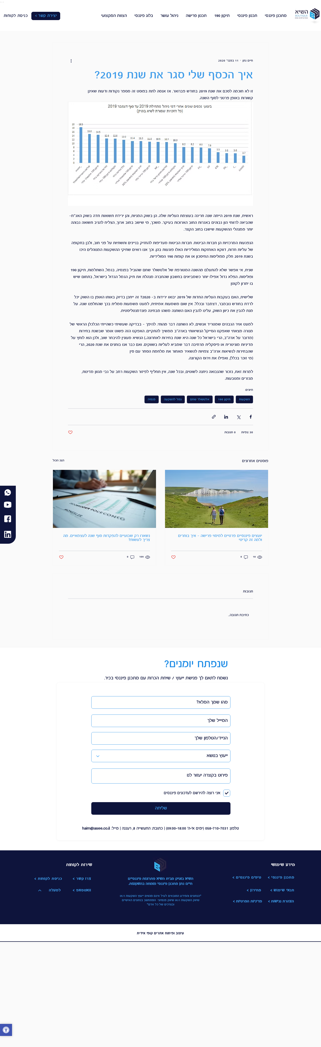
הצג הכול (58, 460)
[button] (6, 1030)
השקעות (244, 399)
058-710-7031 (216, 829)
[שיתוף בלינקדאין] (226, 416)
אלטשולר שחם (199, 399)
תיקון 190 (224, 399)
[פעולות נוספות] (71, 61)
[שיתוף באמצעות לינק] (213, 416)
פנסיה (151, 399)
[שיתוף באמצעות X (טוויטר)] (238, 416)
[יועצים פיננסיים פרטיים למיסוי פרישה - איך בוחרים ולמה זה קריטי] (216, 499)
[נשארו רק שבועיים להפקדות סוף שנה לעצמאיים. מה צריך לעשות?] (104, 499)
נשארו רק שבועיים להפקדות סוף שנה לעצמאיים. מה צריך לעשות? (106, 538)
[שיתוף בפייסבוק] (250, 416)
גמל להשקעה (173, 399)
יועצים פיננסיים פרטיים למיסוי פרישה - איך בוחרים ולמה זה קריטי (220, 538)
